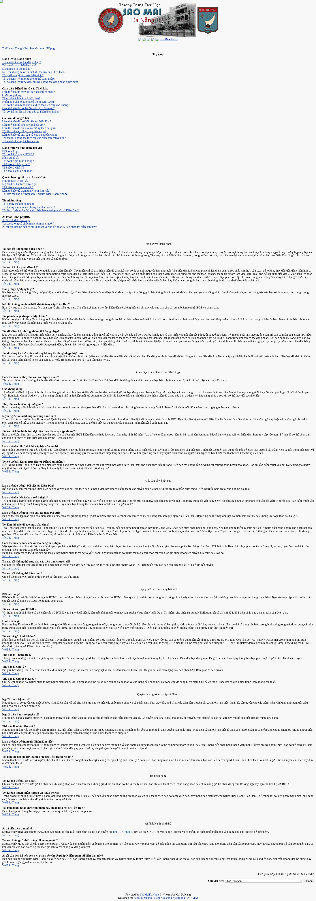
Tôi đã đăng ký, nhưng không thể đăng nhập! (28, 78)
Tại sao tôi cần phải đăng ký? (19, 65)
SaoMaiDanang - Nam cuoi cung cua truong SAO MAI (166, 897)
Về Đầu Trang (10, 261)
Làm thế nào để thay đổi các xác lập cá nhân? (28, 91)
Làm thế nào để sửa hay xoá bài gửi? (23, 124)
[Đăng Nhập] (139, 40)
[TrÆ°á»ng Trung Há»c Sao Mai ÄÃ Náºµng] (169, 40)
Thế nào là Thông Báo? (16, 164)
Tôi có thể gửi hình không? (18, 160)
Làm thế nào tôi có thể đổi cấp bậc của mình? (28, 108)
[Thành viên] (153, 40)
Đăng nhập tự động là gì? (17, 68)
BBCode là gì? (10, 151)
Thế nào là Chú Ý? (13, 167)
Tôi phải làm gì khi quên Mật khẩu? (23, 75)
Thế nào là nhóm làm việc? (17, 187)
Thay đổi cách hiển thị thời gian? (21, 98)
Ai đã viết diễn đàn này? (16, 220)
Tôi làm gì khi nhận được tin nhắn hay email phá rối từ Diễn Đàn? (40, 210)
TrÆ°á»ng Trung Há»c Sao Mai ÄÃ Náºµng (28, 48)
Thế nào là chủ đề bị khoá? (17, 170)
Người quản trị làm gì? (15, 180)
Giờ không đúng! (12, 95)
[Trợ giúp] (148, 40)
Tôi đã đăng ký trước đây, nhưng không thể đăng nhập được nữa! (40, 81)
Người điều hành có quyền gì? (19, 184)
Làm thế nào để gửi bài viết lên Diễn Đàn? (26, 121)
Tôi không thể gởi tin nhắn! (18, 203)
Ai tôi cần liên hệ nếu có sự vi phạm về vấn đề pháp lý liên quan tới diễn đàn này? (49, 226)
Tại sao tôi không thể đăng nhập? (21, 62)
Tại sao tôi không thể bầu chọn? (20, 141)
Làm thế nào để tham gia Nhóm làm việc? (26, 190)
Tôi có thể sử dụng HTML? (18, 154)
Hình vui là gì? (10, 157)
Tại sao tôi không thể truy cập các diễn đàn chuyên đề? (34, 137)
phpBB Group (121, 831)
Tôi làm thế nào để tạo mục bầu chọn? (24, 131)
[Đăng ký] (144, 40)
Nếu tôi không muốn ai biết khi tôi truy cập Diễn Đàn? (33, 72)
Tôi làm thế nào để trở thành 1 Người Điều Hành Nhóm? (35, 193)
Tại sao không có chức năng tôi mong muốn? (28, 223)
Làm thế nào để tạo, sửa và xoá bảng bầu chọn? (29, 134)
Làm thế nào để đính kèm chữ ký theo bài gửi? (29, 128)
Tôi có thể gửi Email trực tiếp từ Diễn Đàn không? (31, 111)
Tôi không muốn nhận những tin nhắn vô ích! (28, 207)
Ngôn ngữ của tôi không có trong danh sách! (28, 101)
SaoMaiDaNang (149, 894)
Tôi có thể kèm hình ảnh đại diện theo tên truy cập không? (35, 104)
